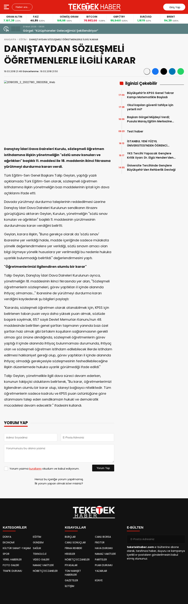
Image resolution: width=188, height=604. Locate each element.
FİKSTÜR (99, 542)
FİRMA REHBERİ (73, 548)
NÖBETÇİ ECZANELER (45, 571)
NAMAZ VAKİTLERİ (43, 565)
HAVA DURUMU (104, 548)
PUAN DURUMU (104, 565)
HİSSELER (70, 554)
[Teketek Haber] (94, 7)
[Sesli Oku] (147, 71)
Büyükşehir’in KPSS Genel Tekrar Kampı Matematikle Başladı (150, 95)
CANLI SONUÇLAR (75, 542)
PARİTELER (101, 559)
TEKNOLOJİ (39, 554)
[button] (13, 28)
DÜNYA (7, 537)
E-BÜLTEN (135, 527)
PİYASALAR (71, 565)
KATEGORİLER (15, 527)
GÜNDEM (38, 542)
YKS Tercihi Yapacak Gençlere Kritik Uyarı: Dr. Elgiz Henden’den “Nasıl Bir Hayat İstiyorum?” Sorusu (150, 155)
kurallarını (35, 468)
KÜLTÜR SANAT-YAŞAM (17, 548)
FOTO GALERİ (11, 565)
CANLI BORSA (103, 537)
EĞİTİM (22, 39)
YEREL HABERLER (12, 559)
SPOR (6, 554)
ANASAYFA (10, 39)
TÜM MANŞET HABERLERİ (73, 573)
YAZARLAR (101, 571)
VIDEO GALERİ (41, 559)
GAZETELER (71, 580)
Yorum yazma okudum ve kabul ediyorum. (44, 468)
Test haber (135, 131)
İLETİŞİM (69, 586)
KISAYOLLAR (75, 527)
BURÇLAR (70, 537)
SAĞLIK (37, 548)
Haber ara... (22, 6)
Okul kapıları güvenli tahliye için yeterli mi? (150, 107)
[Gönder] (181, 539)
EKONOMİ (8, 542)
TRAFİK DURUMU (12, 571)
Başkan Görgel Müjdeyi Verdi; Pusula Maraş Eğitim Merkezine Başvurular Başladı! (149, 119)
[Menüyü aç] (7, 7)
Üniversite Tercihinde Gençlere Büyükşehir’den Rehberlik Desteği (151, 168)
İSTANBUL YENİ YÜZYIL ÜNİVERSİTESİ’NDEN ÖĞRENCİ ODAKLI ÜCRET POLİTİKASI (147, 143)
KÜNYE (99, 580)
